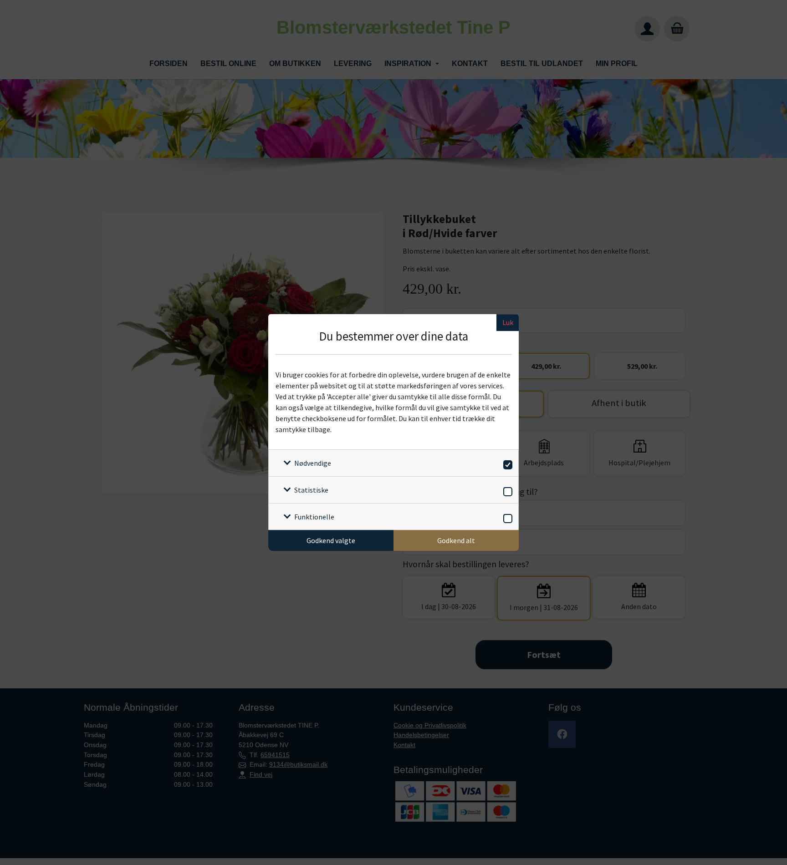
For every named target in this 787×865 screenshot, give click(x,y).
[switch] (506, 463)
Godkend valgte (331, 540)
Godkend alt (456, 540)
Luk (507, 322)
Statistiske (311, 489)
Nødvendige (312, 463)
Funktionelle (314, 516)
